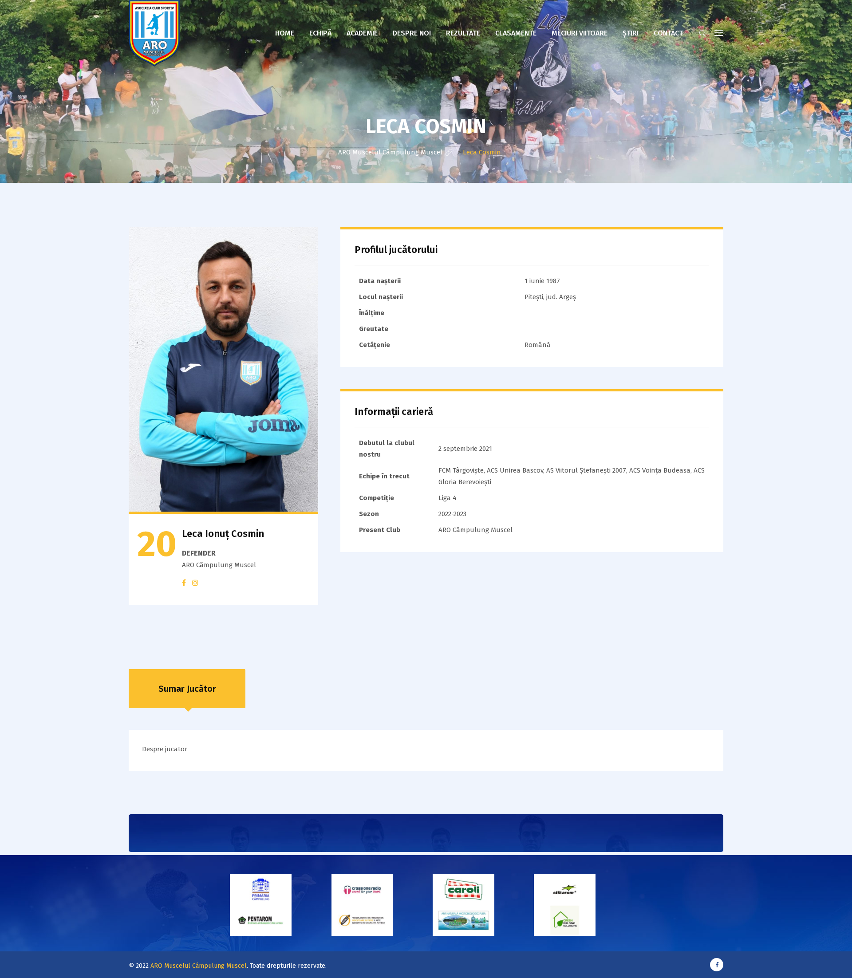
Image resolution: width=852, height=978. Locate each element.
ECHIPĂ (320, 33)
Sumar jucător (187, 688)
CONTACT (668, 33)
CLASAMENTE (515, 33)
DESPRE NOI (412, 33)
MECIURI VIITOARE (579, 33)
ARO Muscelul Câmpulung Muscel (198, 966)
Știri (631, 33)
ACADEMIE (362, 33)
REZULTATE (463, 33)
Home (284, 33)
